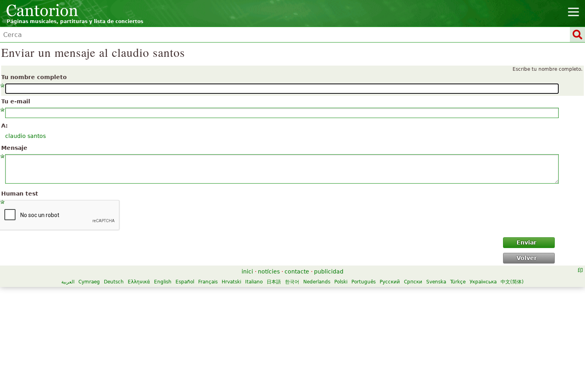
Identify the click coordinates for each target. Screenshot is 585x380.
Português (363, 282)
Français (208, 282)
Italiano (254, 282)
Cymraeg (89, 282)
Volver (527, 258)
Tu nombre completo (34, 77)
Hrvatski (231, 282)
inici (247, 271)
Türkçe (458, 282)
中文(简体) (512, 282)
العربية (67, 282)
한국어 (292, 282)
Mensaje (14, 148)
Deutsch (114, 282)
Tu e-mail (15, 101)
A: (4, 125)
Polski (340, 282)
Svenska (436, 282)
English (163, 282)
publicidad (328, 271)
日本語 (274, 282)
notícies (269, 271)
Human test (19, 193)
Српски (413, 282)
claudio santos (25, 136)
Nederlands (316, 282)
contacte (297, 271)
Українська (483, 282)
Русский (390, 282)
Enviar (526, 242)
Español (185, 282)
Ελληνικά (139, 282)
